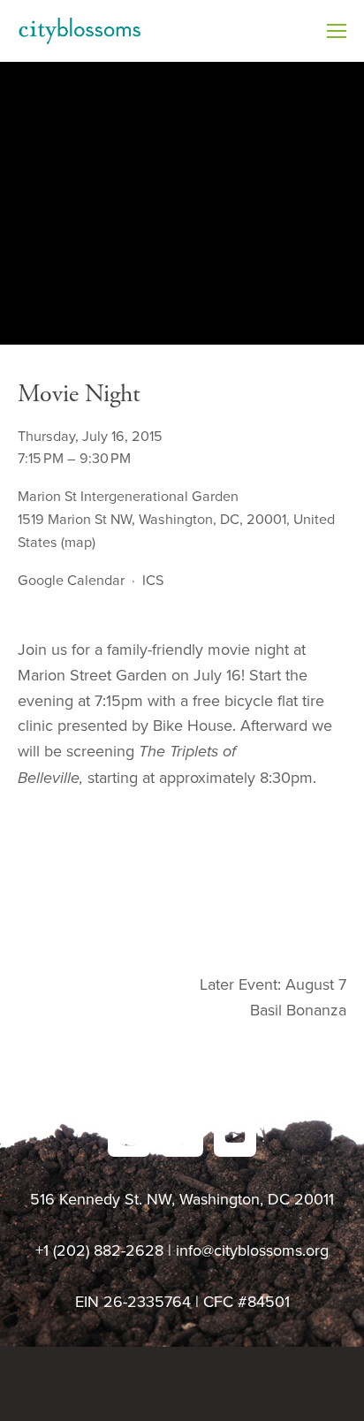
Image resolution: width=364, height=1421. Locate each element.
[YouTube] (235, 1135)
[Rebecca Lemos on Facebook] (182, 1135)
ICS (152, 579)
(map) (78, 541)
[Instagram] (129, 1135)
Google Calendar (71, 579)
